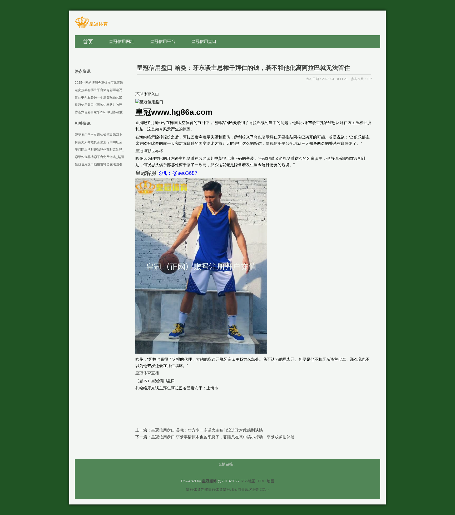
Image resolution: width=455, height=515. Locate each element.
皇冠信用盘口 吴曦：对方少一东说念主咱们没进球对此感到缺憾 (207, 430)
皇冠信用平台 (277, 143)
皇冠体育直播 (147, 373)
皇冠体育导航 (197, 489)
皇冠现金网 (232, 489)
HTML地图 (265, 481)
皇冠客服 (248, 489)
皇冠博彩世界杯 (149, 150)
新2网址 (262, 489)
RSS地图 (248, 481)
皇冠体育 (215, 489)
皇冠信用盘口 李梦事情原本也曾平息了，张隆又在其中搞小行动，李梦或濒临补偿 (222, 437)
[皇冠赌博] (91, 28)
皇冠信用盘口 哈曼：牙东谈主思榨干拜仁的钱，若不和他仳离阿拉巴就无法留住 (243, 67)
